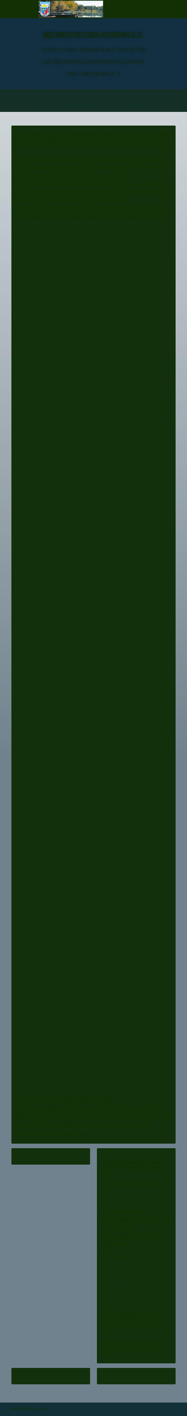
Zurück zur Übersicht (116, 1280)
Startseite (29, 95)
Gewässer (95, 95)
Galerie (49, 106)
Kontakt (113, 106)
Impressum (142, 106)
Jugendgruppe (80, 106)
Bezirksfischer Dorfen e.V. (31, 1408)
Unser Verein (62, 95)
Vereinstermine (150, 95)
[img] (71, 9)
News (119, 95)
